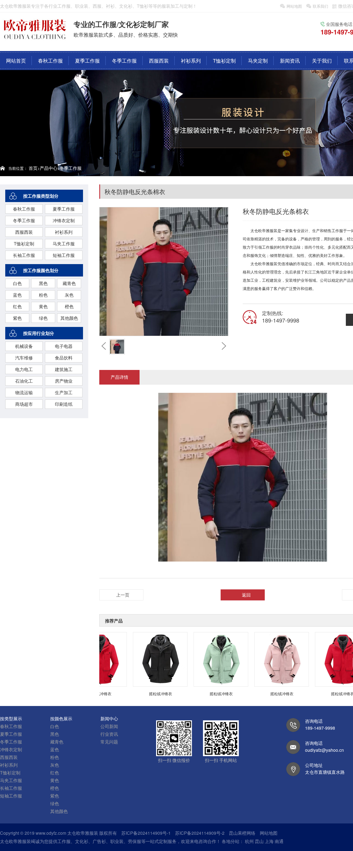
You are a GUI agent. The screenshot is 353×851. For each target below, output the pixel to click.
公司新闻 (109, 726)
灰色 (69, 295)
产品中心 (48, 168)
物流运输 (24, 392)
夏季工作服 (87, 60)
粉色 (43, 295)
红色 (17, 306)
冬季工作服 (124, 60)
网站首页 (16, 60)
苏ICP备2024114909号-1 (146, 833)
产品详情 (119, 377)
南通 (279, 841)
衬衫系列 (191, 60)
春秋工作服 (50, 60)
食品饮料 (64, 358)
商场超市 (24, 404)
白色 (17, 283)
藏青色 (69, 283)
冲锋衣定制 (64, 220)
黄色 (43, 306)
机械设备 (24, 346)
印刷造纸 (64, 404)
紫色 (17, 318)
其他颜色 (69, 318)
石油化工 (24, 381)
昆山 (259, 841)
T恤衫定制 (224, 60)
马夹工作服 (64, 243)
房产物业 (64, 381)
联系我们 (320, 6)
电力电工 (24, 369)
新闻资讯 (290, 60)
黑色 (43, 283)
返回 (246, 595)
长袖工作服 (24, 255)
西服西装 (159, 60)
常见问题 (109, 742)
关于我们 (322, 60)
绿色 (43, 318)
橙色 (69, 306)
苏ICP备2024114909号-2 (199, 833)
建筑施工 (64, 369)
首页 (33, 168)
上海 (269, 841)
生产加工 (64, 392)
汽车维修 (24, 358)
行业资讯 (109, 734)
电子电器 (64, 346)
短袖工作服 (64, 255)
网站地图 (294, 6)
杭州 (249, 841)
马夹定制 (258, 60)
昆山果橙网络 (242, 833)
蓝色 (17, 295)
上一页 (122, 595)
